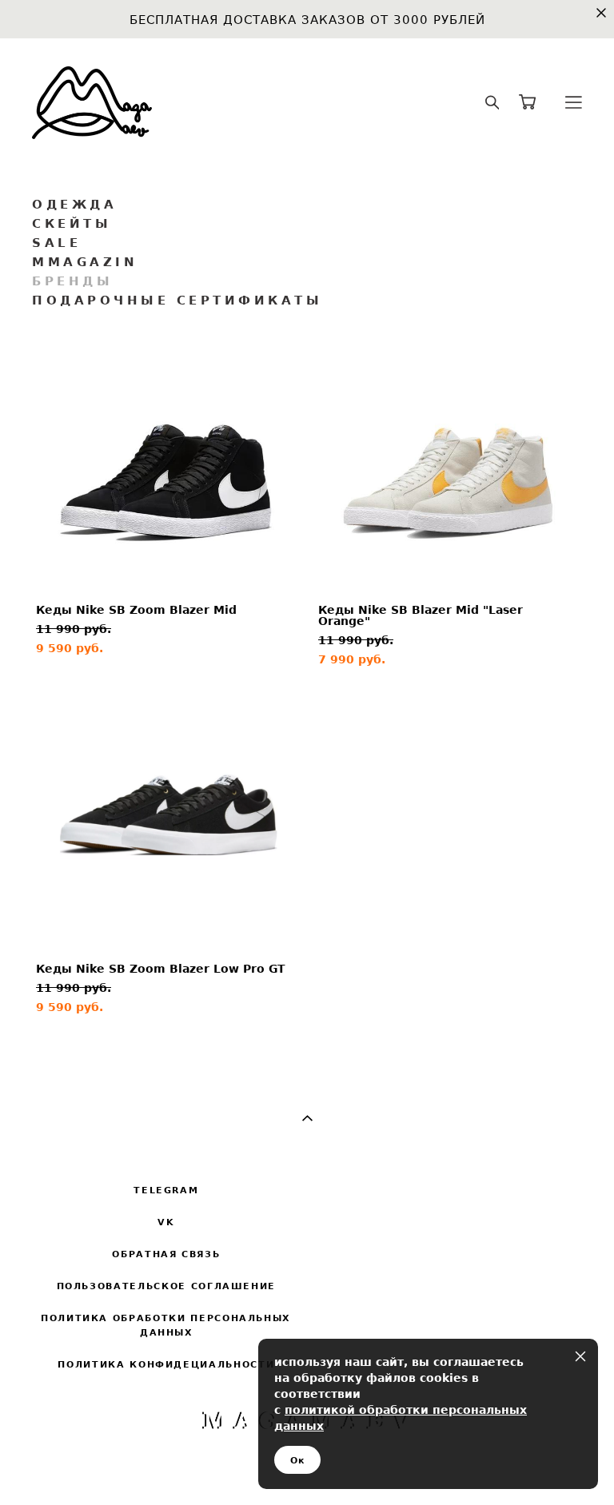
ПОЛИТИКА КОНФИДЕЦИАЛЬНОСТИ (166, 1364)
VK (165, 1222)
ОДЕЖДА (74, 204)
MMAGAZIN (85, 262)
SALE (56, 243)
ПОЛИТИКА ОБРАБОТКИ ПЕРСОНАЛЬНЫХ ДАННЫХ (165, 1325)
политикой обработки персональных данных (400, 1418)
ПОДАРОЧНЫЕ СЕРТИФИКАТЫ (177, 300)
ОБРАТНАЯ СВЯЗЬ (166, 1254)
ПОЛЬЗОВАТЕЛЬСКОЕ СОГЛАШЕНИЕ (167, 1286)
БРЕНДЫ (72, 281)
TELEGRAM (166, 1190)
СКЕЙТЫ (71, 223)
